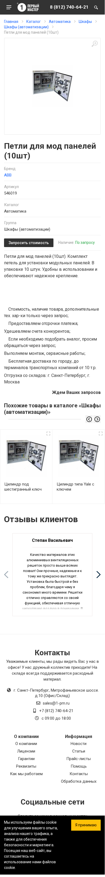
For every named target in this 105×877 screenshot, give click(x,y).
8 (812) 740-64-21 (69, 7)
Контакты (79, 773)
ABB (8, 175)
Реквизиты (26, 766)
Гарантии (26, 758)
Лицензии (26, 751)
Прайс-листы (78, 758)
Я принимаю (86, 825)
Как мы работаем (26, 773)
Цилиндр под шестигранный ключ (23, 487)
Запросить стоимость (29, 243)
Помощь (79, 766)
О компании (26, 743)
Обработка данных (78, 781)
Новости (78, 743)
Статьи (78, 751)
